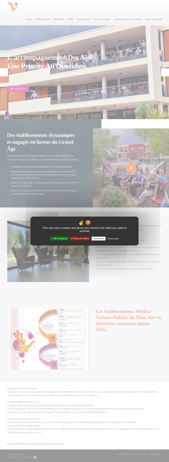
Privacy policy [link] (113, 238)
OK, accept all (60, 238)
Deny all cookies (81, 238)
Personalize (98, 238)
